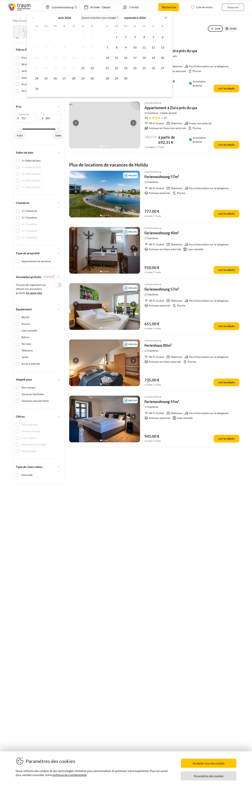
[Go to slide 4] (106, 146)
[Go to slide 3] (104, 146)
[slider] (20, 129)
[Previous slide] (76, 123)
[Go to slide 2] (102, 146)
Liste (217, 28)
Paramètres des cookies (209, 776)
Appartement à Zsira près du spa (170, 107)
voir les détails (226, 88)
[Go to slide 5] (108, 146)
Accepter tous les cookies (209, 763)
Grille (233, 28)
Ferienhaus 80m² (158, 345)
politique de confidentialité (69, 775)
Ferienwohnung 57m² (161, 176)
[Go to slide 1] (101, 146)
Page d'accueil (20, 20)
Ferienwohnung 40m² (161, 233)
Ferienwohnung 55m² (161, 401)
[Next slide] (133, 123)
